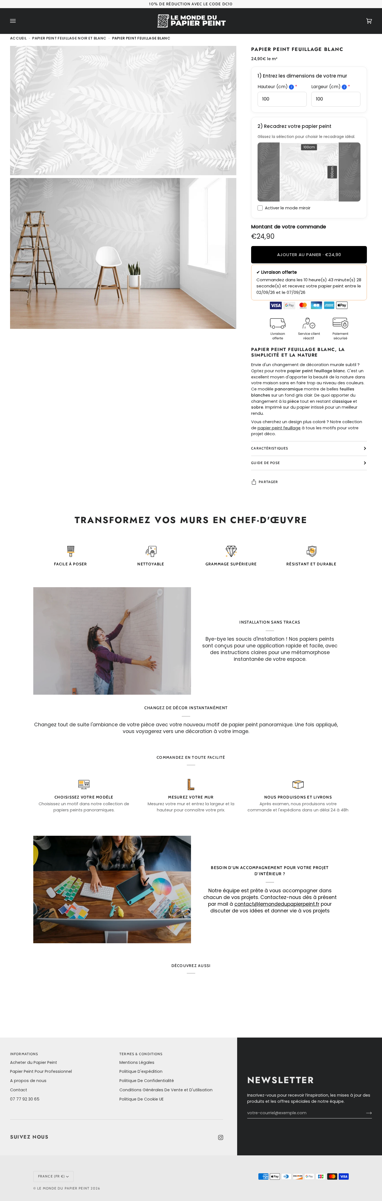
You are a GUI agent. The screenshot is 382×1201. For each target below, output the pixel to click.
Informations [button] (24, 1054)
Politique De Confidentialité (146, 1080)
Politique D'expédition (140, 1071)
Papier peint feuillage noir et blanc (69, 38)
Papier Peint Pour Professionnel (41, 1071)
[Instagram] (220, 1137)
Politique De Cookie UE (141, 1099)
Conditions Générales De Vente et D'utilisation (166, 1090)
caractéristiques (269, 448)
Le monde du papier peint (63, 1188)
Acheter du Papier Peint (33, 1062)
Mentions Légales (136, 1062)
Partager (268, 482)
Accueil (18, 38)
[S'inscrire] (364, 1113)
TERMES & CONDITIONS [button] (140, 1054)
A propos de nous (28, 1080)
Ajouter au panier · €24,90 (309, 254)
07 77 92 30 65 (24, 1099)
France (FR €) (51, 1176)
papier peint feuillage (279, 428)
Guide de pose (265, 463)
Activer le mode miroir (287, 208)
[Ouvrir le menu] (18, 21)
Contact (18, 1090)
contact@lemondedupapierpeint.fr (276, 904)
